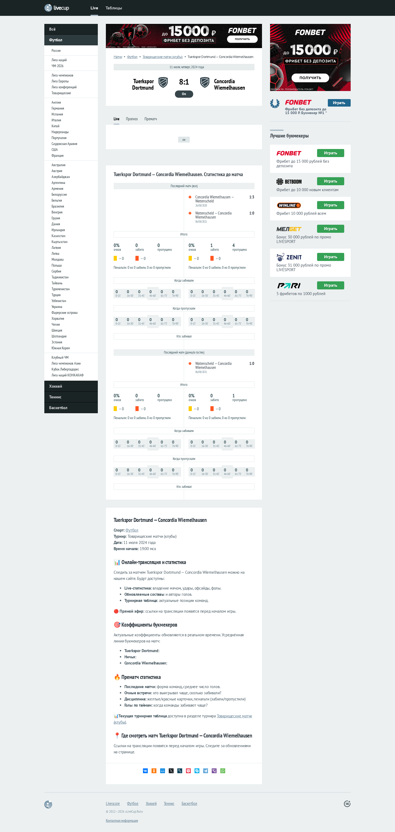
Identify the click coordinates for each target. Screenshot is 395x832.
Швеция (57, 330)
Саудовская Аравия (64, 143)
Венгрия (57, 212)
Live (94, 7)
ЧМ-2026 (57, 65)
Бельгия (57, 200)
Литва (55, 253)
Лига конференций (64, 87)
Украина (57, 306)
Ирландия (58, 229)
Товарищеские (61, 92)
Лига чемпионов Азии (66, 363)
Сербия (56, 271)
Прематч (151, 118)
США (55, 149)
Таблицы (114, 7)
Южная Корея (61, 348)
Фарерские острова (65, 312)
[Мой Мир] (162, 771)
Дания (56, 223)
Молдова (58, 259)
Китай (55, 125)
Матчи (118, 57)
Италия (56, 120)
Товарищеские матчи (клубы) (163, 57)
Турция (56, 294)
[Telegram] (205, 771)
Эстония (57, 342)
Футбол (55, 39)
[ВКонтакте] (145, 771)
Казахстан (58, 235)
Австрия (57, 170)
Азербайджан (61, 176)
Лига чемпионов (62, 75)
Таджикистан (60, 277)
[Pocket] (188, 771)
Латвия (56, 247)
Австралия (58, 164)
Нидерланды (60, 131)
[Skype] (197, 771)
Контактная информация (122, 820)
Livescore (113, 803)
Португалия (59, 137)
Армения (57, 188)
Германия (58, 108)
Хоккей (55, 386)
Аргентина (58, 182)
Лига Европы (60, 81)
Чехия (56, 324)
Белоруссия (59, 194)
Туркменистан (61, 288)
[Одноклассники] (154, 771)
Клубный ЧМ (60, 357)
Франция (57, 155)
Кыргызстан (59, 241)
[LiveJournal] (180, 771)
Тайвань (57, 283)
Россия (56, 50)
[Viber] (214, 771)
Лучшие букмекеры (289, 135)
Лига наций (59, 59)
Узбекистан (59, 300)
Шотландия (59, 336)
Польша (57, 265)
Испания (57, 114)
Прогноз (132, 118)
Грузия (56, 218)
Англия (56, 102)
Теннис (55, 396)
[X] (171, 771)
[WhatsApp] (223, 771)
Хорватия (58, 318)
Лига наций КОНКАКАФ (68, 375)
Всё (52, 29)
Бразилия (58, 206)
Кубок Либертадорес (65, 369)
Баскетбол (58, 407)
